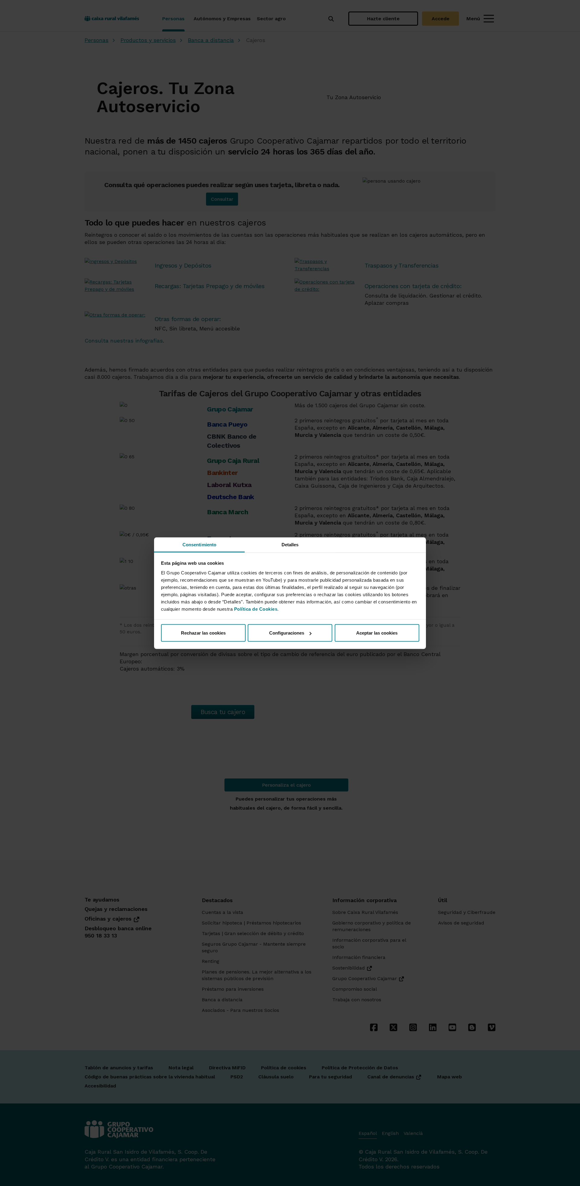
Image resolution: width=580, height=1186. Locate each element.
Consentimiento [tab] (199, 544)
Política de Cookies (256, 608)
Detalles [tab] (290, 544)
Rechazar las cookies (203, 632)
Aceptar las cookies (377, 632)
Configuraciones (286, 632)
